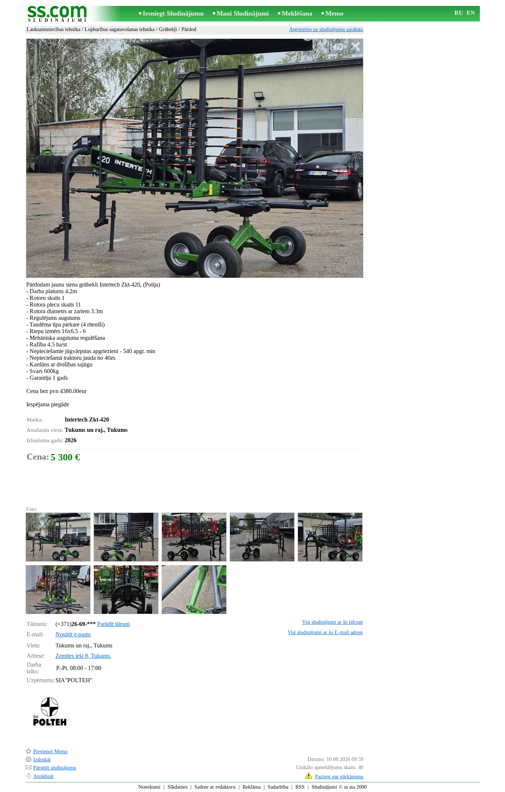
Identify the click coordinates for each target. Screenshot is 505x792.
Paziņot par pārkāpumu (339, 776)
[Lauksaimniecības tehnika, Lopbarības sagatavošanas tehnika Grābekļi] (58, 537)
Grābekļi (168, 29)
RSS (300, 787)
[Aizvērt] (355, 47)
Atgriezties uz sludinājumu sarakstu (326, 29)
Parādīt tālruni (113, 624)
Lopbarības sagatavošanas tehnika (120, 29)
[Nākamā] (356, 166)
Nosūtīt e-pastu (73, 634)
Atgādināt (43, 776)
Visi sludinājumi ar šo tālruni (332, 622)
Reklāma (252, 787)
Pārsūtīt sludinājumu (54, 768)
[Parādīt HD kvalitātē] (194, 158)
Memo (334, 13)
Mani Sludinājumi (243, 13)
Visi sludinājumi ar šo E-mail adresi (325, 632)
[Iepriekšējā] (33, 166)
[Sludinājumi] (58, 14)
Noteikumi (149, 787)
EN (471, 13)
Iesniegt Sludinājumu (173, 13)
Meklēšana (297, 13)
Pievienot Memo (50, 751)
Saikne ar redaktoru (214, 787)
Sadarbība (278, 787)
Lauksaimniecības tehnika (53, 29)
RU (458, 13)
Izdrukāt (42, 759)
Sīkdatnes (177, 787)
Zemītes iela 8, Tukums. (83, 656)
